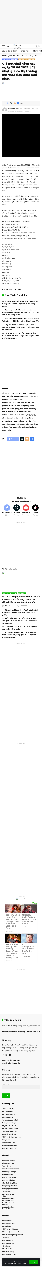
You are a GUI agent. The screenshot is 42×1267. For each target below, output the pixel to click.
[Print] (18, 103)
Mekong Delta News (27, 1031)
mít (3, 412)
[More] (21, 103)
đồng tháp (24, 396)
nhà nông (6, 418)
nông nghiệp (16, 421)
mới (16, 415)
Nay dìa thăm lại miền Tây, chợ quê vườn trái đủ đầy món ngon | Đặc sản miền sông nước (20, 327)
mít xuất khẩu (8, 415)
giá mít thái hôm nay (11, 289)
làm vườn (24, 409)
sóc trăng (6, 424)
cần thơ (5, 396)
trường (24, 427)
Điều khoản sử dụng (11, 1060)
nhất (30, 418)
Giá (31, 396)
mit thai (20, 412)
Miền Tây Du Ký (12, 1020)
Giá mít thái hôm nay (27, 59)
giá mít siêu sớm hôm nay (13, 402)
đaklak (16, 396)
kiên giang (14, 409)
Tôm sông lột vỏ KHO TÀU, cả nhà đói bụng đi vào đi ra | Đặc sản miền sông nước (20, 303)
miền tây (32, 409)
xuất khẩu (6, 430)
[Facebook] (7, 510)
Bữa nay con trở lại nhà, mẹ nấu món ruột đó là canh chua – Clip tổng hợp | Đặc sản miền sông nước (20, 312)
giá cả (36, 396)
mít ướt (27, 412)
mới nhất (22, 415)
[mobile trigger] (4, 46)
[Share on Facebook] (7, 103)
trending (33, 424)
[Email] (14, 103)
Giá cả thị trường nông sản (14, 1026)
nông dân (6, 421)
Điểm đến (21, 593)
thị (21, 424)
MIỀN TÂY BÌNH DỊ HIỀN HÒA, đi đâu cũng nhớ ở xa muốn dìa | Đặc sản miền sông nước (19, 620)
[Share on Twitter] (11, 103)
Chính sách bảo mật (11, 1063)
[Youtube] (26, 510)
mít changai (11, 412)
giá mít (5, 399)
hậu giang (24, 406)
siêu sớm (31, 421)
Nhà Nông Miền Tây (15, 108)
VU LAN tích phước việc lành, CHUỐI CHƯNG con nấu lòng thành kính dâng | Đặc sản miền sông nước (21, 599)
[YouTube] (10, 1055)
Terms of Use (21, 1263)
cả (34, 393)
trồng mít (6, 427)
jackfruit (6, 409)
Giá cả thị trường (10, 59)
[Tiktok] (35, 510)
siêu (25, 421)
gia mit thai (29, 402)
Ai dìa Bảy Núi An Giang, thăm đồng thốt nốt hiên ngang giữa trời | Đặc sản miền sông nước (19, 634)
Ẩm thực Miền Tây (9, 593)
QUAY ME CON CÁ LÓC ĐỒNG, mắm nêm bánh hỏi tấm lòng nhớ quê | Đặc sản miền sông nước (20, 335)
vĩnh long (32, 427)
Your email (6, 1084)
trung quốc (16, 427)
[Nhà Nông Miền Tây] (21, 46)
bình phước (27, 393)
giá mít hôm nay (16, 399)
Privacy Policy (9, 1263)
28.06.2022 (17, 393)
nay (28, 415)
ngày (33, 415)
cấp (11, 396)
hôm (32, 406)
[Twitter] (16, 510)
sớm (13, 424)
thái (17, 424)
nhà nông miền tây (19, 418)
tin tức (26, 424)
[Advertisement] (21, 22)
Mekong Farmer (9, 1031)
